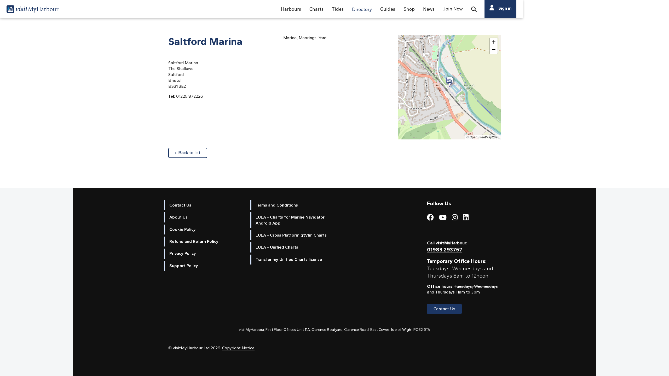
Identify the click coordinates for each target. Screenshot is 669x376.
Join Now (453, 8)
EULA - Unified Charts (277, 247)
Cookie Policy (182, 229)
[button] (291, 9)
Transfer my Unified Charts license (289, 259)
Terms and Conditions (277, 205)
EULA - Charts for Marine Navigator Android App (290, 220)
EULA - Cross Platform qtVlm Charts (291, 235)
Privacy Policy (182, 253)
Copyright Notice (238, 347)
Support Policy (183, 265)
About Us (178, 217)
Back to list (192, 152)
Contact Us (180, 205)
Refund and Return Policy (193, 241)
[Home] (32, 9)
